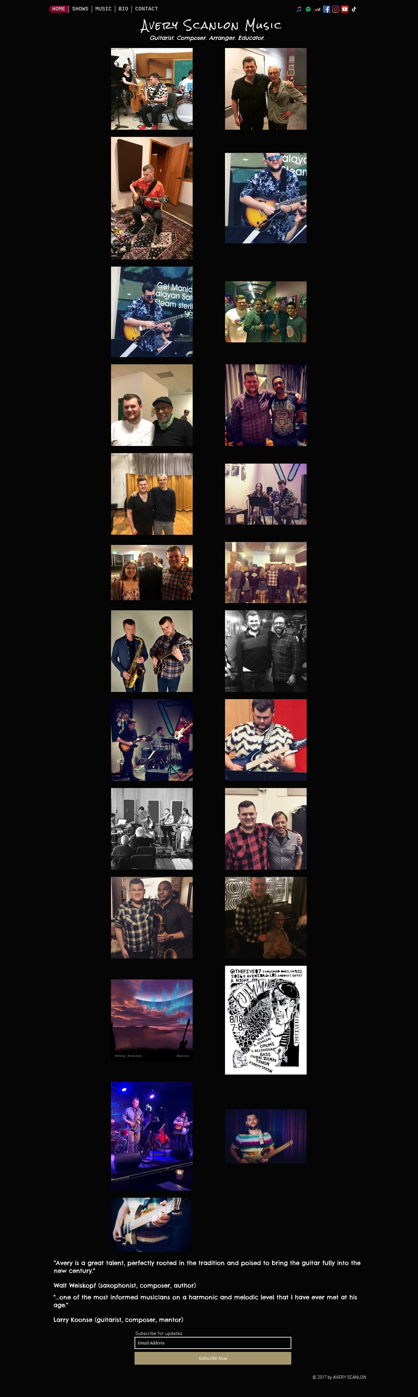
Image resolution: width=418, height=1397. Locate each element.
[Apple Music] (299, 9)
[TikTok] (354, 9)
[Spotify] (308, 9)
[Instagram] (335, 9)
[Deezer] (317, 9)
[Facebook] (326, 9)
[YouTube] (344, 9)
